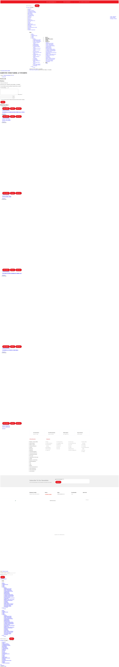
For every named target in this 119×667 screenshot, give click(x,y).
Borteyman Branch (7, 593)
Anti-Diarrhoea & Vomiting (32, 12)
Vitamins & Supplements (31, 29)
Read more (3, 121)
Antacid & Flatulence (31, 10)
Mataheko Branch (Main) (8, 588)
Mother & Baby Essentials (32, 24)
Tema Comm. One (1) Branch (8, 604)
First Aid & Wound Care (31, 20)
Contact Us (4, 614)
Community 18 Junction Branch (8, 596)
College (3, 585)
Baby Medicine (30, 13)
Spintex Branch (6, 602)
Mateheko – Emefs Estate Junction (9, 599)
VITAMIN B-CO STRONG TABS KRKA (10, 350)
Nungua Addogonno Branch (8, 600)
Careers (3, 586)
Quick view (18, 108)
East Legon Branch (7, 624)
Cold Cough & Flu (30, 14)
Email (14, 97)
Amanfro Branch (6, 619)
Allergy (29, 9)
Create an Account (5, 571)
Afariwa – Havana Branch (8, 590)
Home (3, 582)
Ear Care (29, 18)
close (5, 666)
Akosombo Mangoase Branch (8, 591)
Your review (20, 94)
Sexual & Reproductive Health (32, 27)
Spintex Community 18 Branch (8, 603)
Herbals (29, 22)
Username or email (3, 572)
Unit (13, 75)
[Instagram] (86, 493)
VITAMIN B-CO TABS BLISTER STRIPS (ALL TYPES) (13, 112)
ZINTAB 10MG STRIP (6, 196)
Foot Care (29, 21)
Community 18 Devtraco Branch (9, 595)
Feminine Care (30, 19)
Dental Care (29, 16)
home (30, 69)
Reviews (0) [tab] (3, 78)
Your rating (2, 87)
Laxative (29, 23)
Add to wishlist (5, 108)
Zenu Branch (6, 634)
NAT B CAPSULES (6, 426)
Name (14, 96)
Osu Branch (6, 601)
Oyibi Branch (6, 629)
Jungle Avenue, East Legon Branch (9, 597)
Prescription (29, 26)
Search (37, 5)
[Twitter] (87, 493)
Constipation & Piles (31, 15)
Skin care (29, 28)
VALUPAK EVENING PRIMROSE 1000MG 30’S (12, 273)
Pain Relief (29, 25)
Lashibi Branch (6, 598)
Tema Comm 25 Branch (7, 606)
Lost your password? (3, 578)
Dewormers (29, 17)
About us (5, 587)
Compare (12, 108)
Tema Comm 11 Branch (7, 605)
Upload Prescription (5, 584)
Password (2, 574)
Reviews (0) (4, 76)
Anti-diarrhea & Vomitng (31, 11)
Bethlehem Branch (7, 592)
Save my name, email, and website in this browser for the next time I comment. (13, 99)
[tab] (31, 76)
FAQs (5, 608)
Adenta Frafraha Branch (7, 589)
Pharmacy (3, 583)
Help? (3, 607)
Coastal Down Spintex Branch (8, 594)
